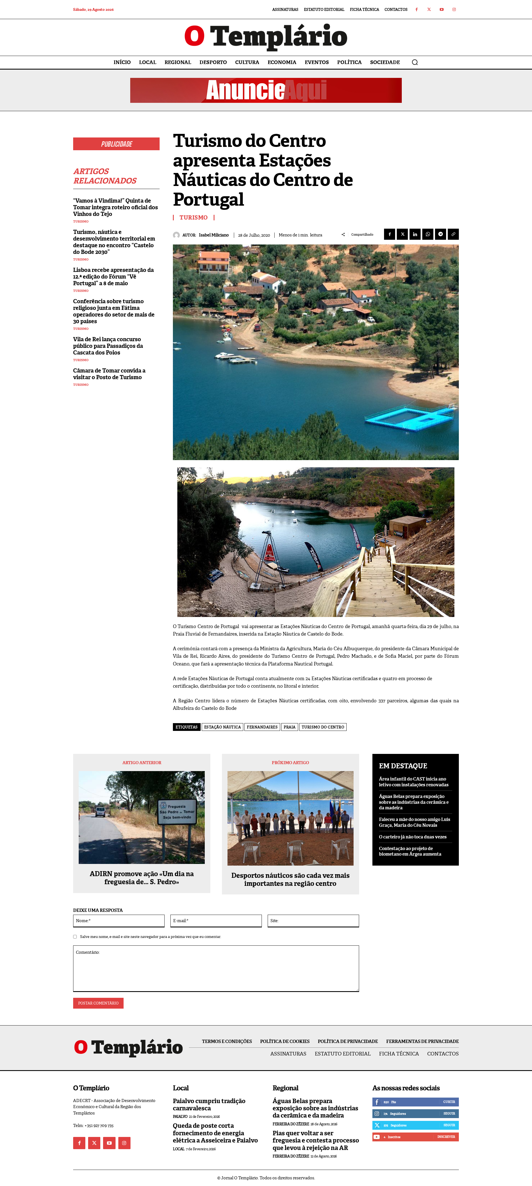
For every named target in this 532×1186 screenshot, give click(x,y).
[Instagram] (454, 9)
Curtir (449, 1102)
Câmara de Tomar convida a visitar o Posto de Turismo (109, 374)
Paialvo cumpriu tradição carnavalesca (209, 1104)
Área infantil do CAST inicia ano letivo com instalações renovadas (414, 782)
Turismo (80, 221)
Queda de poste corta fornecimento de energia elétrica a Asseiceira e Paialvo (215, 1133)
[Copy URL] (453, 234)
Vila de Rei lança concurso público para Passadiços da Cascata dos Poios (108, 346)
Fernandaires (262, 727)
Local (179, 1149)
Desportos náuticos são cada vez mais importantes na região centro (290, 880)
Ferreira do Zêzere (291, 1124)
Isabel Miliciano (214, 235)
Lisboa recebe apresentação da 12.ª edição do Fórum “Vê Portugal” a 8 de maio (113, 276)
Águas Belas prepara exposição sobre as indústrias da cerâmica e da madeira (414, 802)
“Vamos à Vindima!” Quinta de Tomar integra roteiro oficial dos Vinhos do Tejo (115, 207)
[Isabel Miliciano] (178, 235)
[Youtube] (441, 9)
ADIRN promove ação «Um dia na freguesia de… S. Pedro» (142, 878)
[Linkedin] (415, 234)
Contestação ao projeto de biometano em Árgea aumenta (410, 851)
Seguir (449, 1113)
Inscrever (446, 1137)
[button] (414, 62)
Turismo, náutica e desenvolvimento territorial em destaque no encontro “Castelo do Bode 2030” (114, 242)
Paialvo (180, 1116)
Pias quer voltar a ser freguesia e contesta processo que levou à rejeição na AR (316, 1140)
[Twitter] (429, 9)
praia (290, 727)
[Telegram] (440, 234)
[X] (402, 234)
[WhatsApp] (427, 234)
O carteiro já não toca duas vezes (413, 837)
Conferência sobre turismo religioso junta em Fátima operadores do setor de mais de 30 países (114, 311)
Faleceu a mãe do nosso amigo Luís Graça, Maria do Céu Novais (414, 822)
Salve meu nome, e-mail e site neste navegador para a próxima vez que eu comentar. (150, 936)
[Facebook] (416, 9)
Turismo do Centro (323, 727)
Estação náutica (222, 727)
